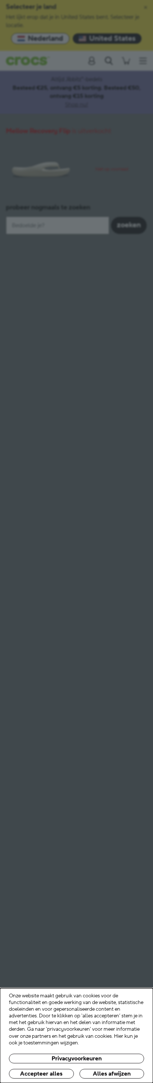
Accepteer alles (41, 1073)
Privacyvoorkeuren (77, 1058)
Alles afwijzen (112, 1073)
